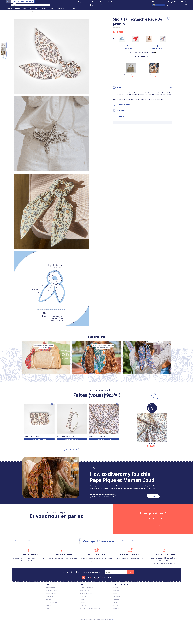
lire (153, 496)
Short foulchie (36, 11)
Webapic (112, 619)
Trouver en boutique (157, 48)
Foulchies (29, 11)
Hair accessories (22, 11)
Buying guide (72, 8)
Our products (14, 11)
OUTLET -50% (33, 8)
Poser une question (153, 525)
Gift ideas (51, 8)
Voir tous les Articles (103, 496)
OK (131, 572)
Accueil (8, 11)
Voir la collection (71, 449)
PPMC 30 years (61, 8)
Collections (43, 8)
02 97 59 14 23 (164, 560)
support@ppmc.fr (166, 558)
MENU (7, 5)
